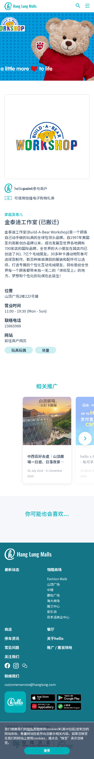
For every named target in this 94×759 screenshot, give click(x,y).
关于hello (55, 638)
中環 (50, 589)
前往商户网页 (15, 340)
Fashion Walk (57, 579)
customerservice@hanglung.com (30, 684)
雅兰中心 (53, 606)
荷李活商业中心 (58, 617)
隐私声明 (33, 729)
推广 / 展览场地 (59, 647)
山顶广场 (53, 584)
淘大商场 (53, 600)
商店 (8, 629)
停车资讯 (12, 638)
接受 (47, 750)
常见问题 (12, 647)
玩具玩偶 (18, 350)
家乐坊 (52, 611)
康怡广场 (53, 595)
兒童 (45, 350)
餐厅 (50, 629)
